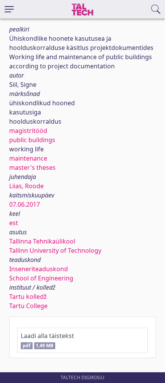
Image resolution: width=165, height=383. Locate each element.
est (13, 223)
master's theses (32, 167)
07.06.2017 (24, 204)
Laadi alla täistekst (47, 340)
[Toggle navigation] (9, 9)
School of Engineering (41, 278)
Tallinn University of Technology (55, 250)
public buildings (32, 140)
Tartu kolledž (28, 296)
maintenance (28, 158)
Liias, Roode (26, 186)
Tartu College (28, 306)
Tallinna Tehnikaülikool (42, 241)
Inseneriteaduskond (38, 269)
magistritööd (28, 130)
